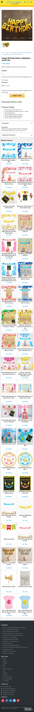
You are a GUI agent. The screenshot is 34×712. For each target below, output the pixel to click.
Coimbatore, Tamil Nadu (9, 690)
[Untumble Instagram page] (3, 700)
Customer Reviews (7, 669)
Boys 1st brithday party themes (11, 629)
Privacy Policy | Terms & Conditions (9, 708)
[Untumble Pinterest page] (18, 700)
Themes (7, 52)
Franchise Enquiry (7, 676)
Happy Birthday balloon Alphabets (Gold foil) (12, 54)
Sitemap (5, 672)
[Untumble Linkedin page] (10, 700)
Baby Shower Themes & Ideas (10, 641)
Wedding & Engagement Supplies (11, 645)
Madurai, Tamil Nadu (8, 694)
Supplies (5, 663)
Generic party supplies (8, 653)
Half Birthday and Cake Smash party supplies (14, 627)
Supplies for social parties (9, 651)
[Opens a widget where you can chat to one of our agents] (28, 709)
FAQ (4, 667)
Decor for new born (7, 643)
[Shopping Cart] (30, 2)
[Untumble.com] (14, 3)
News (4, 665)
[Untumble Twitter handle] (14, 700)
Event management (7, 678)
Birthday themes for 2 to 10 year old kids (13, 633)
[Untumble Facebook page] (6, 700)
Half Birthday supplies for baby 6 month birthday (21, 52)
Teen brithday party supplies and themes (13, 635)
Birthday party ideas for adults (10, 639)
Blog (4, 670)
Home (3, 52)
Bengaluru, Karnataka (8, 692)
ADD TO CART (18, 95)
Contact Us (5, 674)
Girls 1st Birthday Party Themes (11, 631)
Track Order (6, 680)
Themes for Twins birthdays (10, 637)
